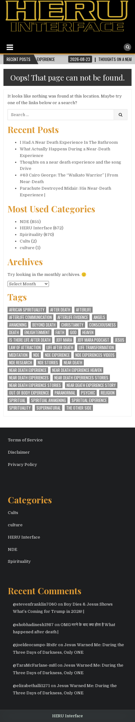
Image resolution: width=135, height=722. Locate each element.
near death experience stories (35, 385)
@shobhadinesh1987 (33, 624)
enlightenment (37, 332)
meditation (18, 355)
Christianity (72, 325)
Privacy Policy (22, 464)
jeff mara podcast (93, 340)
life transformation (96, 347)
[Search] (127, 47)
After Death (60, 310)
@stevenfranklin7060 (35, 604)
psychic (88, 393)
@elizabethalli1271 (31, 685)
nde (36, 355)
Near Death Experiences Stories (81, 378)
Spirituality (31, 234)
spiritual (17, 400)
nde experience (57, 355)
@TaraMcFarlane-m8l (35, 665)
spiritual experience (89, 400)
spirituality (20, 408)
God (73, 332)
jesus (119, 340)
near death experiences (29, 378)
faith (60, 332)
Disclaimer (19, 452)
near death (73, 363)
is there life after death (30, 340)
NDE (24, 221)
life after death (59, 347)
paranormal (65, 393)
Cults (25, 241)
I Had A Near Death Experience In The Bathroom (69, 142)
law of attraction (25, 347)
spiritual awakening (48, 400)
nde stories (48, 363)
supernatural (48, 408)
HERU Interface (36, 228)
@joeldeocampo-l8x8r (35, 644)
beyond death (44, 325)
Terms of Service (25, 440)
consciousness (102, 325)
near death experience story (91, 385)
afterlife (83, 310)
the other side (78, 408)
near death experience (27, 370)
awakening (18, 325)
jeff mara (64, 340)
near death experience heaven (77, 370)
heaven (88, 332)
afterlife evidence (72, 317)
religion (108, 393)
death (14, 332)
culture (27, 247)
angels (99, 317)
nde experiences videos (95, 355)
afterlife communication (30, 317)
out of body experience (29, 393)
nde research (20, 363)
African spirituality (27, 310)
